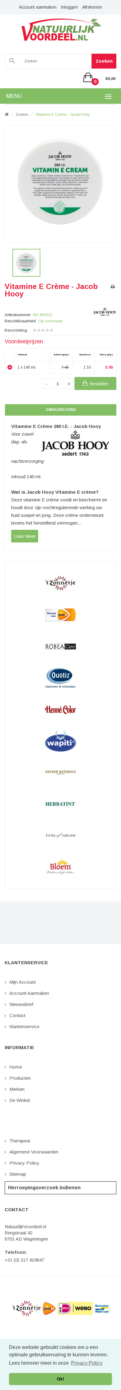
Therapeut (19, 1140)
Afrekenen (92, 7)
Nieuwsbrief (21, 1004)
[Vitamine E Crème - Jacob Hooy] (26, 263)
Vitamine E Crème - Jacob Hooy (62, 114)
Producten (20, 1078)
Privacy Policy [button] (86, 1363)
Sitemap (17, 1174)
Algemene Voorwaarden (33, 1151)
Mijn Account (22, 982)
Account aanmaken (37, 7)
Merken (17, 1089)
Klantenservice (24, 1026)
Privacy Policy (24, 1163)
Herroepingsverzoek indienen (44, 1187)
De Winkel (19, 1100)
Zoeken (104, 61)
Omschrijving (61, 410)
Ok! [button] (60, 1378)
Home (15, 1067)
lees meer (25, 536)
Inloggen (69, 7)
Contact (17, 1015)
